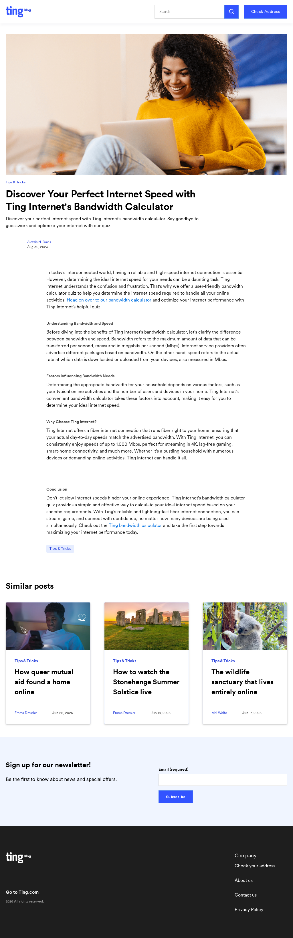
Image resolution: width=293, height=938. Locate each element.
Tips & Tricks (15, 182)
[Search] (231, 12)
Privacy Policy (249, 909)
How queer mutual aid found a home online (44, 681)
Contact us (246, 895)
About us (244, 880)
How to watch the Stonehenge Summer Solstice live (146, 681)
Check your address (255, 865)
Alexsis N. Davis (39, 242)
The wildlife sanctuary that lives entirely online (242, 681)
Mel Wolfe (219, 713)
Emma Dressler (26, 713)
